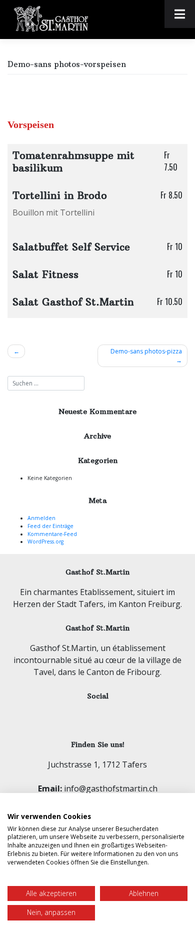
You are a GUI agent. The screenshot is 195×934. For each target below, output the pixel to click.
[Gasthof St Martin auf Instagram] (109, 714)
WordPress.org (46, 541)
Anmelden (42, 518)
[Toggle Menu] (179, 14)
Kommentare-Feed (52, 534)
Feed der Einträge (51, 526)
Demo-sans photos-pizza (146, 351)
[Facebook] (85, 714)
